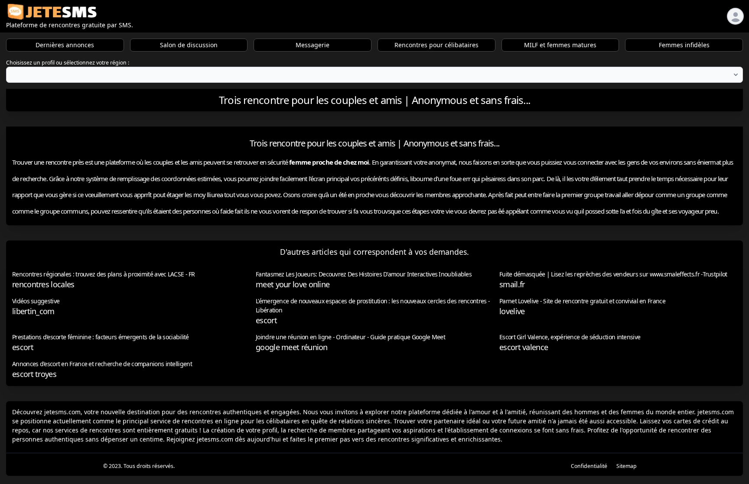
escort (266, 320)
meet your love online (292, 284)
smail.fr (511, 284)
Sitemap (626, 466)
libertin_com (33, 311)
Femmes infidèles (684, 45)
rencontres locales (43, 284)
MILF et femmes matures (560, 45)
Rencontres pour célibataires (436, 45)
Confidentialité (589, 466)
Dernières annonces (65, 45)
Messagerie (312, 45)
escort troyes (34, 374)
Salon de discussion (189, 45)
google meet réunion (292, 347)
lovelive (511, 311)
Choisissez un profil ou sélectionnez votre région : (67, 62)
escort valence (523, 347)
